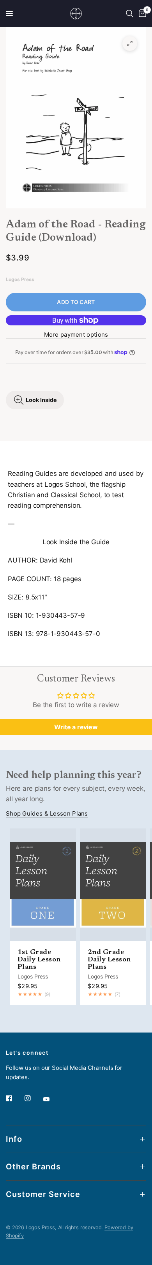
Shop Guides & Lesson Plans (47, 813)
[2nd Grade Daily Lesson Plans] (113, 884)
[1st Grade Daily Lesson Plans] (43, 884)
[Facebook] (14, 1098)
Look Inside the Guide (76, 542)
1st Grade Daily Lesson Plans (39, 960)
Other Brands (33, 1166)
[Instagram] (33, 1098)
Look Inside (41, 400)
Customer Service (43, 1194)
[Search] (129, 13)
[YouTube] (51, 1099)
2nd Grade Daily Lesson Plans (109, 960)
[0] (141, 13)
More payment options (76, 334)
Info (14, 1139)
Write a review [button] (76, 727)
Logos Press (33, 976)
